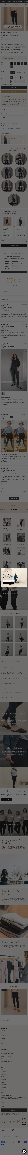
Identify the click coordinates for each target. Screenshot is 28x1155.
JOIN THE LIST (8, 582)
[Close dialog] (26, 569)
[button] (24, 1151)
